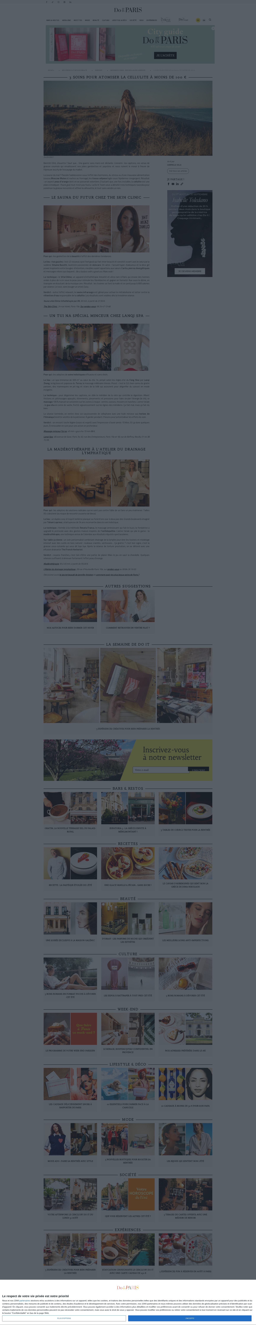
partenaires (24, 1301)
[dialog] (128, 1302)
